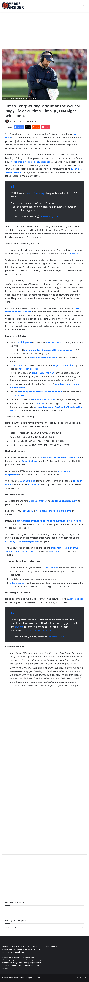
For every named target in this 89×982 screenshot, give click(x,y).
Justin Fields (73, 253)
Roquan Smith (16, 365)
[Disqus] (44, 724)
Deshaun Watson (57, 551)
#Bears (19, 626)
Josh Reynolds (27, 480)
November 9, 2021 (49, 216)
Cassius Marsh (17, 395)
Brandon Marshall (55, 342)
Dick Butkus (40, 403)
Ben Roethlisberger (28, 368)
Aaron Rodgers (29, 461)
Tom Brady (27, 510)
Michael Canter (15, 121)
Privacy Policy (51, 946)
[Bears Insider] (13, 6)
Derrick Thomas (50, 567)
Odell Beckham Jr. (38, 500)
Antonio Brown (16, 583)
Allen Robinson (75, 598)
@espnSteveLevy (35, 193)
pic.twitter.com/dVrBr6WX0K (36, 630)
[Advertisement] (44, 30)
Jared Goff (33, 484)
